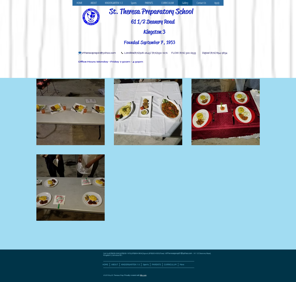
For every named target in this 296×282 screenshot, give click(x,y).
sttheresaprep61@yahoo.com (99, 52)
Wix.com (143, 275)
